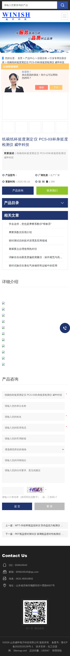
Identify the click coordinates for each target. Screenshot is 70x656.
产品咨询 (17, 190)
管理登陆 (57, 650)
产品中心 (30, 58)
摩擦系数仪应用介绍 (20, 232)
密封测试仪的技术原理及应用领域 (28, 240)
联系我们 (52, 190)
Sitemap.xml (20, 650)
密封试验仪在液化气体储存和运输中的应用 (33, 265)
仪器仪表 (42, 58)
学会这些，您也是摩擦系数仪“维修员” (30, 223)
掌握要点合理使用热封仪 (23, 248)
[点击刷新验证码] (35, 490)
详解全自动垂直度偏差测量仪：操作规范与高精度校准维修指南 (36, 257)
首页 (20, 58)
